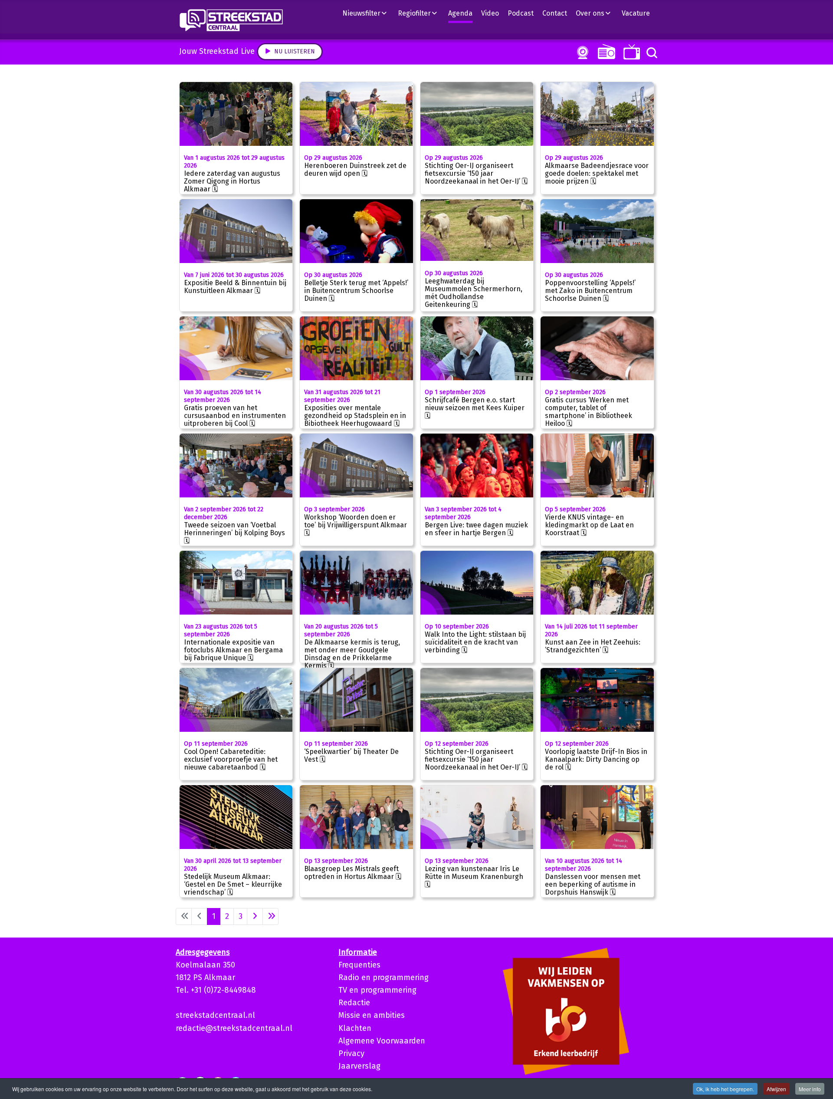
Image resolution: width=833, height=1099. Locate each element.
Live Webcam (581, 52)
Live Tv (630, 51)
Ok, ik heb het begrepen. (725, 1088)
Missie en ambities (371, 1015)
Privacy (351, 1053)
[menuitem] (368, 13)
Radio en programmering (383, 977)
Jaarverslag (359, 1066)
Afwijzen (776, 1088)
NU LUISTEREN (604, 51)
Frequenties (359, 965)
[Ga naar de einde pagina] (270, 916)
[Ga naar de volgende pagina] (255, 916)
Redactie (354, 1002)
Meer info (810, 1088)
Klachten (354, 1028)
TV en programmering (377, 990)
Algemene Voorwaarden (381, 1041)
